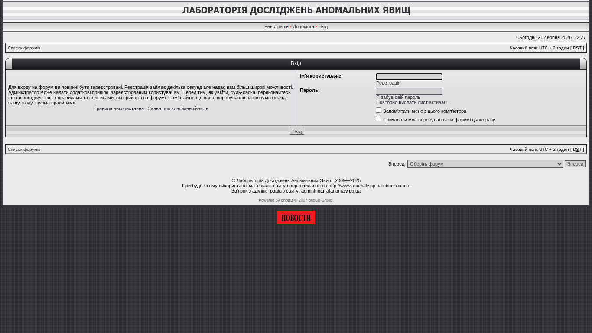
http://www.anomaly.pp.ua (355, 185)
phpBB (287, 200)
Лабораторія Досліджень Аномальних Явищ (284, 180)
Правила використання (118, 108)
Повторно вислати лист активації (412, 102)
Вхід (323, 26)
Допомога (303, 26)
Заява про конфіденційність (178, 108)
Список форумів (24, 48)
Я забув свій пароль (398, 97)
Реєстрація (276, 26)
